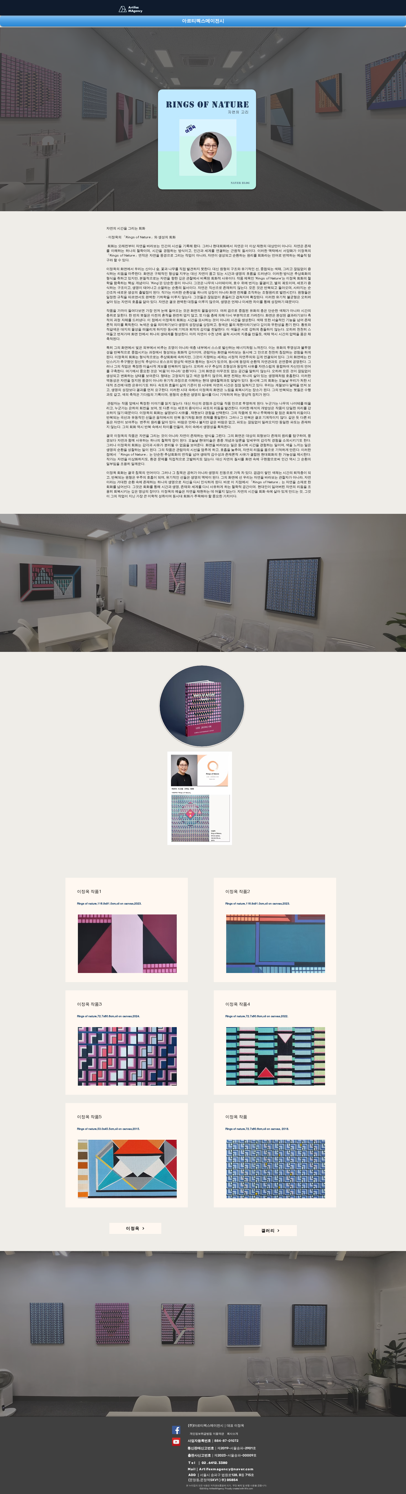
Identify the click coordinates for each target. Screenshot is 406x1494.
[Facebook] (176, 1430)
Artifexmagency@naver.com (226, 1469)
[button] (199, 798)
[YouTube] (176, 1442)
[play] (218, 840)
